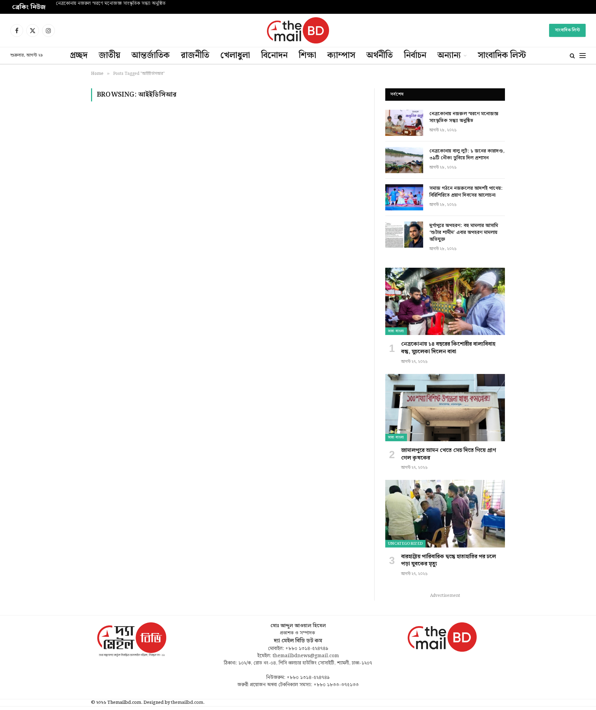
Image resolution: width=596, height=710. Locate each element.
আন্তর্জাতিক (150, 55)
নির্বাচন (415, 55)
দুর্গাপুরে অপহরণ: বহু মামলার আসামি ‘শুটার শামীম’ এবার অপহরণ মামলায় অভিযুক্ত (463, 232)
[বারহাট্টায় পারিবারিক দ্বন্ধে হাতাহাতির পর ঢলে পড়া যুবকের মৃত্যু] (445, 513)
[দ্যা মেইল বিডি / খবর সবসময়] (298, 30)
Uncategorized (405, 544)
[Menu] (582, 55)
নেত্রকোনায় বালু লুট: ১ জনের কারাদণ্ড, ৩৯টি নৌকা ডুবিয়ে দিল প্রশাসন (467, 154)
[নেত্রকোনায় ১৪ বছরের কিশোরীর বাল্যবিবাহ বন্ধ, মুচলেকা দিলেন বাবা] (445, 301)
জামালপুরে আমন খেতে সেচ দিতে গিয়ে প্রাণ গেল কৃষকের (448, 454)
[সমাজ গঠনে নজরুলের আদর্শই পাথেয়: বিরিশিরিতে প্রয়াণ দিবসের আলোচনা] (404, 197)
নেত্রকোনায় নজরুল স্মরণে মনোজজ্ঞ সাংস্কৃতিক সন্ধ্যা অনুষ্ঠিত (111, 4)
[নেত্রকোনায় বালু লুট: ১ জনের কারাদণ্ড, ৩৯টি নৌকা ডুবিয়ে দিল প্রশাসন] (404, 160)
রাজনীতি (195, 55)
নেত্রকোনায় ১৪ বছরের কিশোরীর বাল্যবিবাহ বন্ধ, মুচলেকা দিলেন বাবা (448, 348)
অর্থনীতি (379, 55)
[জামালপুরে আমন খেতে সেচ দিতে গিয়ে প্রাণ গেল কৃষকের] (445, 407)
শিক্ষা (307, 55)
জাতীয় (109, 55)
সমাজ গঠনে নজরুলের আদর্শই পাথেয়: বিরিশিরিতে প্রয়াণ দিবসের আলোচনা (466, 192)
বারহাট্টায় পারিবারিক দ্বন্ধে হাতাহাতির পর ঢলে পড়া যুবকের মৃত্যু (448, 560)
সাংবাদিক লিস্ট (567, 30)
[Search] (572, 55)
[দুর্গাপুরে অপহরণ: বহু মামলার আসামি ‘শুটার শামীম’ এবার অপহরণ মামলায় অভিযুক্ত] (404, 234)
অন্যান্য (449, 55)
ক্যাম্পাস (341, 55)
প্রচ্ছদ (79, 55)
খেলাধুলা (235, 55)
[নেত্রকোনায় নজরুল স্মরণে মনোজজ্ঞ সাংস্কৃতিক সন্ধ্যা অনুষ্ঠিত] (404, 123)
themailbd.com (187, 702)
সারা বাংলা (396, 331)
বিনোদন (274, 55)
